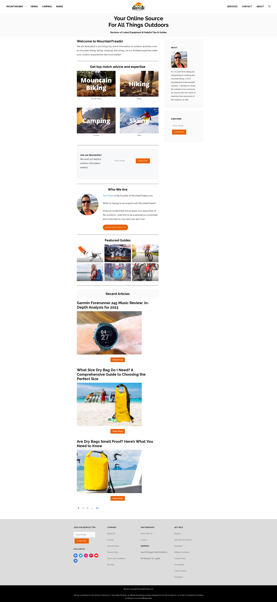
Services (232, 6)
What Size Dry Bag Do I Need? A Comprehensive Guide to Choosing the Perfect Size (111, 374)
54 (97, 508)
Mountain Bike (14, 6)
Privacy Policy (112, 552)
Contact (247, 6)
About (260, 6)
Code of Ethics (180, 571)
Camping (47, 6)
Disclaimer (178, 546)
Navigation (178, 577)
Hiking (34, 6)
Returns (177, 533)
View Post (117, 360)
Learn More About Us (115, 227)
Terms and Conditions (116, 558)
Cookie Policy (180, 558)
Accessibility (179, 565)
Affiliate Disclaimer (181, 552)
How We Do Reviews (183, 540)
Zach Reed (108, 195)
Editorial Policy (113, 546)
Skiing (59, 6)
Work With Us (146, 533)
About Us (111, 533)
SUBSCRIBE (143, 161)
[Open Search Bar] (269, 6)
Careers (144, 540)
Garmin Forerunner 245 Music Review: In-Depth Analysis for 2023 (113, 305)
